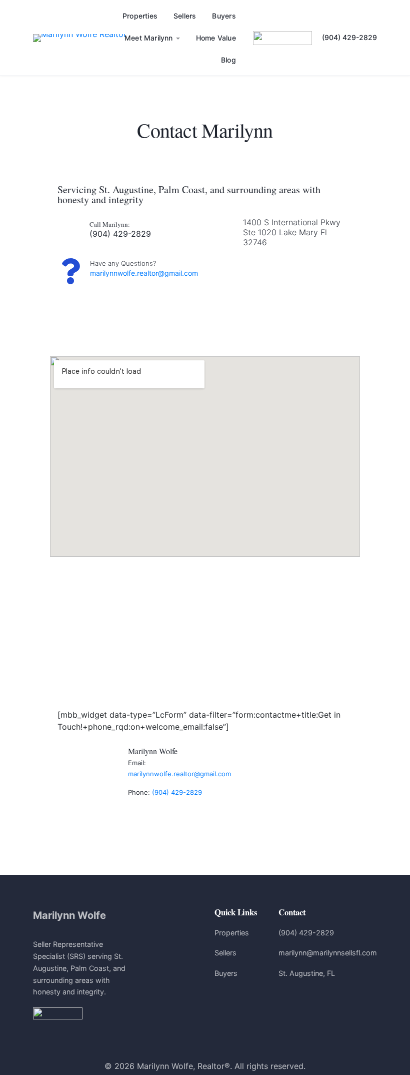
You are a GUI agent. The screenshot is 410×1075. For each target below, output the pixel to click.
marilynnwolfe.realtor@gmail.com (144, 273)
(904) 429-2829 (349, 37)
